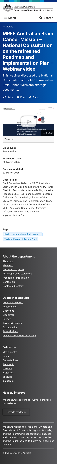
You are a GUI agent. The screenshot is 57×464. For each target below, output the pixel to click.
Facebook (8, 364)
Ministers (8, 265)
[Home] (28, 7)
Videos (9, 26)
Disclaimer (8, 314)
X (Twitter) (8, 372)
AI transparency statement (17, 273)
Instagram (8, 380)
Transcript (9, 139)
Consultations (10, 360)
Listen (10, 97)
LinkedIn (7, 368)
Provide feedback (16, 411)
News (6, 356)
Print (22, 97)
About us (8, 261)
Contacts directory (13, 285)
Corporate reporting (14, 269)
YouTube (7, 376)
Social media (10, 327)
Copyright (8, 310)
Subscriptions (10, 331)
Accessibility (10, 306)
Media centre (10, 352)
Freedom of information (16, 277)
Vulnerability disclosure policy (19, 335)
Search (48, 17)
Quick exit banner (12, 323)
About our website (13, 302)
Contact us (9, 281)
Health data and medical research (22, 234)
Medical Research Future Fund (20, 239)
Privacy (7, 318)
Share (35, 97)
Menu (11, 17)
